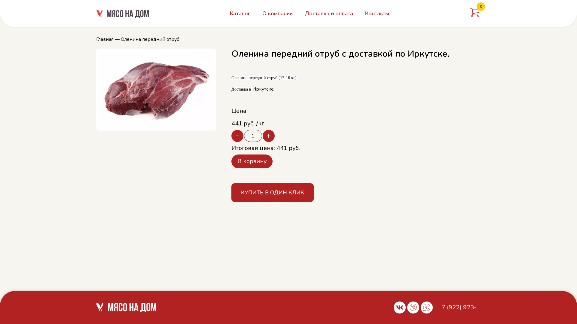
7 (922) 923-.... (461, 307)
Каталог (240, 13)
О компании (277, 13)
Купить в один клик (272, 192)
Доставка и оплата (329, 13)
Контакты (377, 13)
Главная (105, 39)
